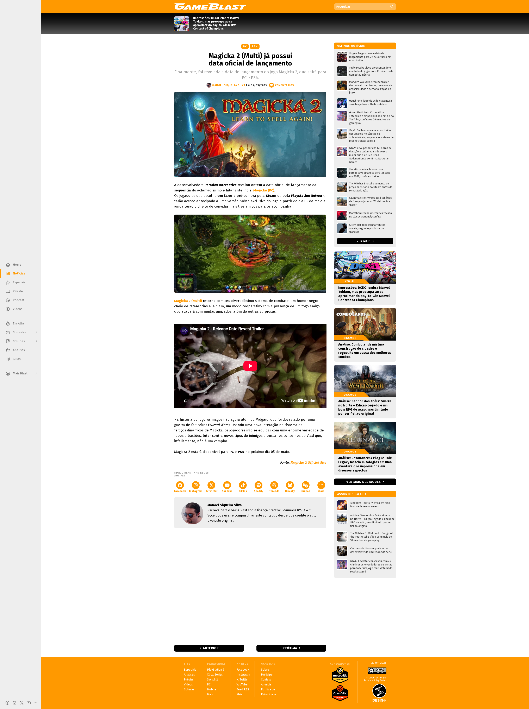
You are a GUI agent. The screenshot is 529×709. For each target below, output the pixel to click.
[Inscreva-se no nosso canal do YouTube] (28, 703)
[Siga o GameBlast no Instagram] (14, 703)
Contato (266, 679)
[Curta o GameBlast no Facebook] (7, 703)
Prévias (189, 679)
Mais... (211, 694)
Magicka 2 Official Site (308, 462)
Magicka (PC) (263, 190)
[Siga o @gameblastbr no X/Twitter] (21, 703)
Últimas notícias (351, 46)
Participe (267, 674)
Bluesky (290, 491)
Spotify (258, 491)
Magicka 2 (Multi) (188, 301)
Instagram (195, 491)
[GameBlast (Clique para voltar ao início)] (210, 6)
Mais (321, 491)
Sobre (265, 669)
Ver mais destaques (363, 482)
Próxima (290, 648)
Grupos (305, 491)
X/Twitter (211, 491)
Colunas (189, 689)
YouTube (227, 491)
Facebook (180, 491)
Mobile (211, 689)
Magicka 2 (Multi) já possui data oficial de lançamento (250, 59)
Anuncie (266, 684)
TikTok (243, 491)
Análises (189, 674)
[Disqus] (250, 586)
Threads (274, 491)
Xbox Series (215, 674)
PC (245, 46)
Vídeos (188, 684)
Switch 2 (212, 679)
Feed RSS (243, 689)
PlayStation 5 (215, 669)
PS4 (254, 46)
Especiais (190, 669)
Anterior (211, 648)
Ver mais (364, 241)
